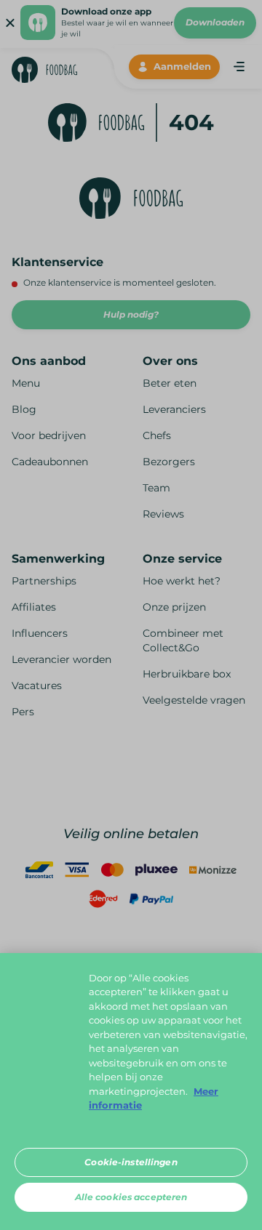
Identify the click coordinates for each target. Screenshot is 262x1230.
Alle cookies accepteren (131, 1196)
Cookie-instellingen (130, 1162)
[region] (131, 1091)
